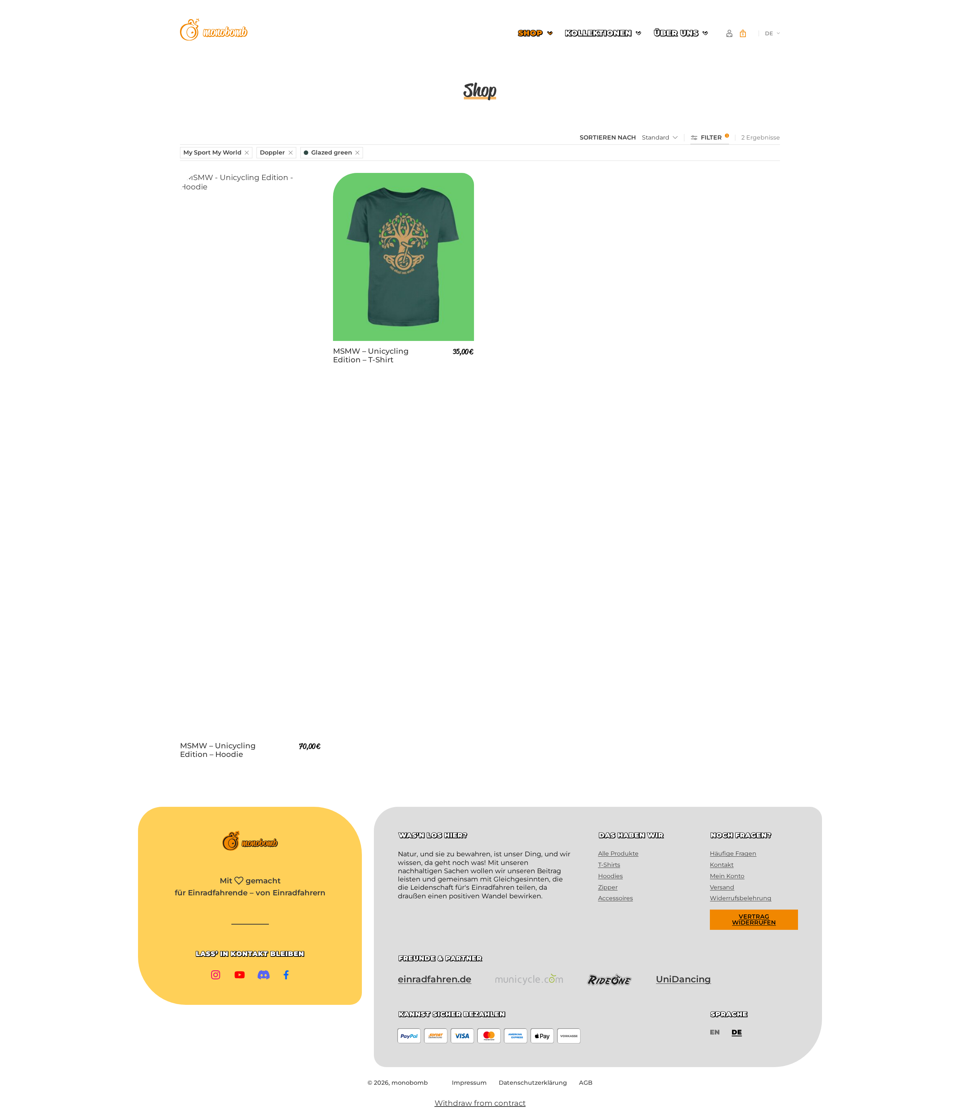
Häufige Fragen (733, 853)
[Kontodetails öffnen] (729, 33)
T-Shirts (609, 864)
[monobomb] (214, 30)
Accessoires (615, 898)
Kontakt (722, 864)
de (769, 33)
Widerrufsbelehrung (740, 898)
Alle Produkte (618, 853)
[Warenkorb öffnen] (743, 33)
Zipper (608, 887)
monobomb (410, 1082)
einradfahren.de (434, 979)
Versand (722, 887)
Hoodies (610, 876)
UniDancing (683, 979)
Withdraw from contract (480, 1103)
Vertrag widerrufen (754, 919)
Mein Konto (727, 876)
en (715, 1032)
